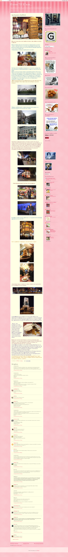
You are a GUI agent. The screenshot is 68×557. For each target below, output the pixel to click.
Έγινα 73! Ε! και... (21, 4)
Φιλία (15, 524)
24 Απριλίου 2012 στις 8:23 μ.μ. (18, 459)
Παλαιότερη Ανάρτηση (38, 543)
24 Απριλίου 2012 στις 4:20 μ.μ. (18, 393)
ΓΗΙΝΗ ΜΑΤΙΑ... (48, 209)
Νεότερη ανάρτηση (14, 543)
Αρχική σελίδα (26, 543)
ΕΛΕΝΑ (15, 435)
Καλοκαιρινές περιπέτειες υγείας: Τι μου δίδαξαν (51, 179)
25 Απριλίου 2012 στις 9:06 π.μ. (18, 521)
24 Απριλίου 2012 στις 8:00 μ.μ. (18, 452)
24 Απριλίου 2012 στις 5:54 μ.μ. (18, 416)
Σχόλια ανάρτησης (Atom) (18, 545)
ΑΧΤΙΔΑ (15, 517)
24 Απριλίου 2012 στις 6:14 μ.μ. (18, 432)
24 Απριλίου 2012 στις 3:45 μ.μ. (18, 386)
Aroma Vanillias (48, 236)
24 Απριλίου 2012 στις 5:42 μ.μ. (18, 407)
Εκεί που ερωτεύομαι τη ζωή (50, 178)
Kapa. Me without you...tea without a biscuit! (51, 202)
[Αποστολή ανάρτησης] (24, 360)
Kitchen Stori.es (48, 188)
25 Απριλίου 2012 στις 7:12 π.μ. (18, 508)
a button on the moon (49, 216)
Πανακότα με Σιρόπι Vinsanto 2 (53, 190)
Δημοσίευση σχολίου (16, 539)
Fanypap (15, 484)
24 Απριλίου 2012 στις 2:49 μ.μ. (18, 370)
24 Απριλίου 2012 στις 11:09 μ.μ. (18, 481)
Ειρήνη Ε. (15, 462)
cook (14, 396)
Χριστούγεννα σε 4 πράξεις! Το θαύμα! (52, 211)
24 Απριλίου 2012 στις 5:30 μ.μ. (18, 398)
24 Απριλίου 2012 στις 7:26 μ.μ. (18, 446)
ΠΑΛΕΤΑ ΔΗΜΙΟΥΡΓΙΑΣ (50, 229)
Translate (51, 47)
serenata (15, 401)
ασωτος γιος (15, 419)
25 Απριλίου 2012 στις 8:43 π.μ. (18, 514)
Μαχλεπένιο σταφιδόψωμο (52, 237)
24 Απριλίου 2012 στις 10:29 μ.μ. (18, 473)
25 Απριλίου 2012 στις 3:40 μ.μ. (18, 537)
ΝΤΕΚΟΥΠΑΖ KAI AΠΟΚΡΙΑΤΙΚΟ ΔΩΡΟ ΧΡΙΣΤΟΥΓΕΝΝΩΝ (53, 231)
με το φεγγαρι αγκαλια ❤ (50, 182)
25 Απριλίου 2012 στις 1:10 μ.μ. (18, 532)
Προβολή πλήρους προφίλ (52, 52)
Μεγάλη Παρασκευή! (53, 196)
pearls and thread (16, 505)
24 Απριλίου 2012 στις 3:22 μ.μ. (18, 378)
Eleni (14, 449)
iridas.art (47, 222)
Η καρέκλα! (51, 203)
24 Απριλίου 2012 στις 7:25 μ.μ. (18, 440)
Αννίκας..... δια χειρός (49, 195)
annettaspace (15, 511)
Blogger (38, 550)
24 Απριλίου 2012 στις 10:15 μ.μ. (18, 466)
